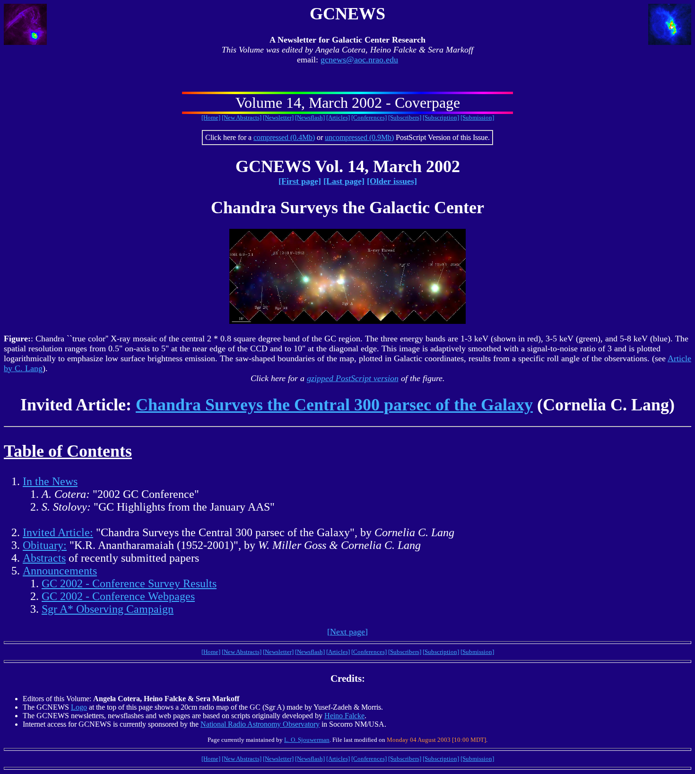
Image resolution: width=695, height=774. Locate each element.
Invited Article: (58, 532)
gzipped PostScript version (353, 378)
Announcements (60, 571)
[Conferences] (369, 117)
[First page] (299, 181)
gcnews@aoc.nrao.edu (359, 59)
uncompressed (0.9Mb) (359, 137)
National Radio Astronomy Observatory (260, 724)
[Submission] (477, 117)
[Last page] (344, 181)
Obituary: (45, 545)
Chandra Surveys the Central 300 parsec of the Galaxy (334, 404)
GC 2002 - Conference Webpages (118, 596)
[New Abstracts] (241, 117)
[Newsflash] (310, 117)
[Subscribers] (404, 117)
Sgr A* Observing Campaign (108, 609)
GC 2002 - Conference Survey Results (129, 583)
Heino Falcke (344, 716)
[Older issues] (392, 181)
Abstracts (44, 558)
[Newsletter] (278, 117)
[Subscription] (441, 117)
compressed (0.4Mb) (284, 137)
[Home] (210, 117)
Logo (79, 707)
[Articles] (338, 117)
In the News (50, 481)
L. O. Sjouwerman (307, 739)
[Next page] (347, 631)
